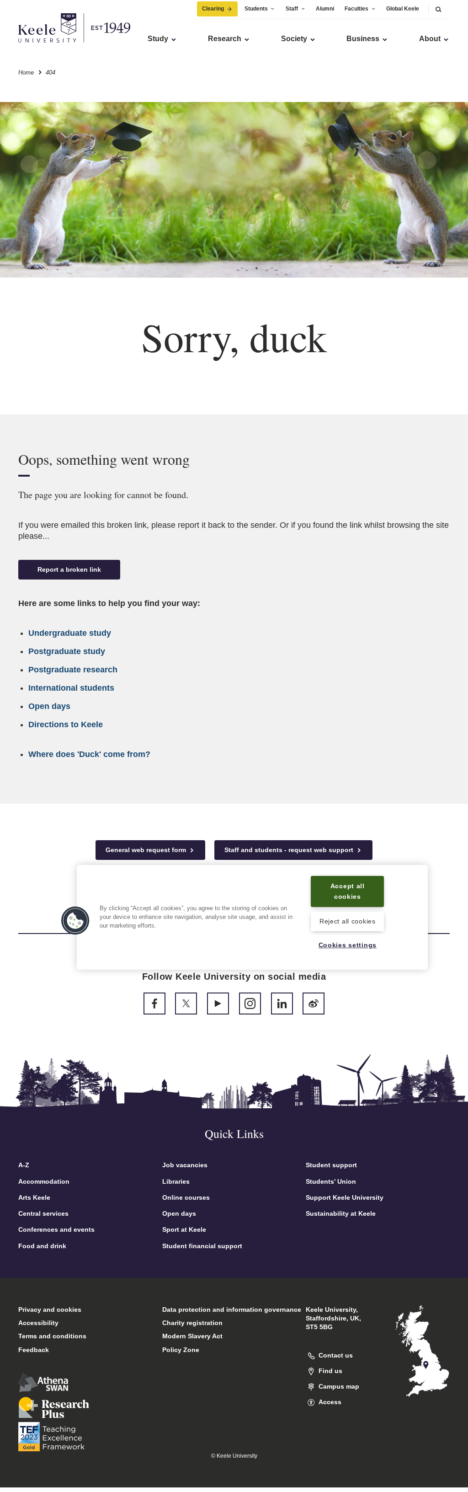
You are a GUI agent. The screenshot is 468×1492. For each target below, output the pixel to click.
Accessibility (38, 1322)
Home (26, 72)
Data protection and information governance (231, 1309)
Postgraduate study (66, 651)
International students (71, 687)
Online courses (186, 1197)
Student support (331, 1165)
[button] (438, 9)
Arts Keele (34, 1197)
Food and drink (42, 1246)
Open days (49, 706)
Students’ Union (331, 1181)
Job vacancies (184, 1165)
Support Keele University (344, 1197)
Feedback (33, 1349)
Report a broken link (69, 569)
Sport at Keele (184, 1229)
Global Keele (402, 8)
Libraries (176, 1181)
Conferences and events (56, 1229)
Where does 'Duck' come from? (89, 754)
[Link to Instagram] (250, 1003)
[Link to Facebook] (154, 1003)
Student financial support (202, 1246)
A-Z (23, 1165)
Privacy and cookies (49, 1309)
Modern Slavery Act (192, 1336)
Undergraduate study (69, 633)
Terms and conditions (52, 1336)
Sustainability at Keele (341, 1213)
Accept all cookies (347, 891)
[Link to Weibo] (313, 1003)
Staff (292, 8)
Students (256, 8)
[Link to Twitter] (186, 1003)
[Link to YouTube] (218, 1003)
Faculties (356, 8)
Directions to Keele (65, 724)
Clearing (213, 8)
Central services (43, 1213)
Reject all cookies (347, 921)
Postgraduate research (72, 669)
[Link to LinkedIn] (282, 1003)
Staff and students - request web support (289, 849)
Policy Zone (180, 1349)
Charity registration (192, 1322)
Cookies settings (348, 945)
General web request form (147, 849)
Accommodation (43, 1181)
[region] (252, 917)
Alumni (325, 8)
